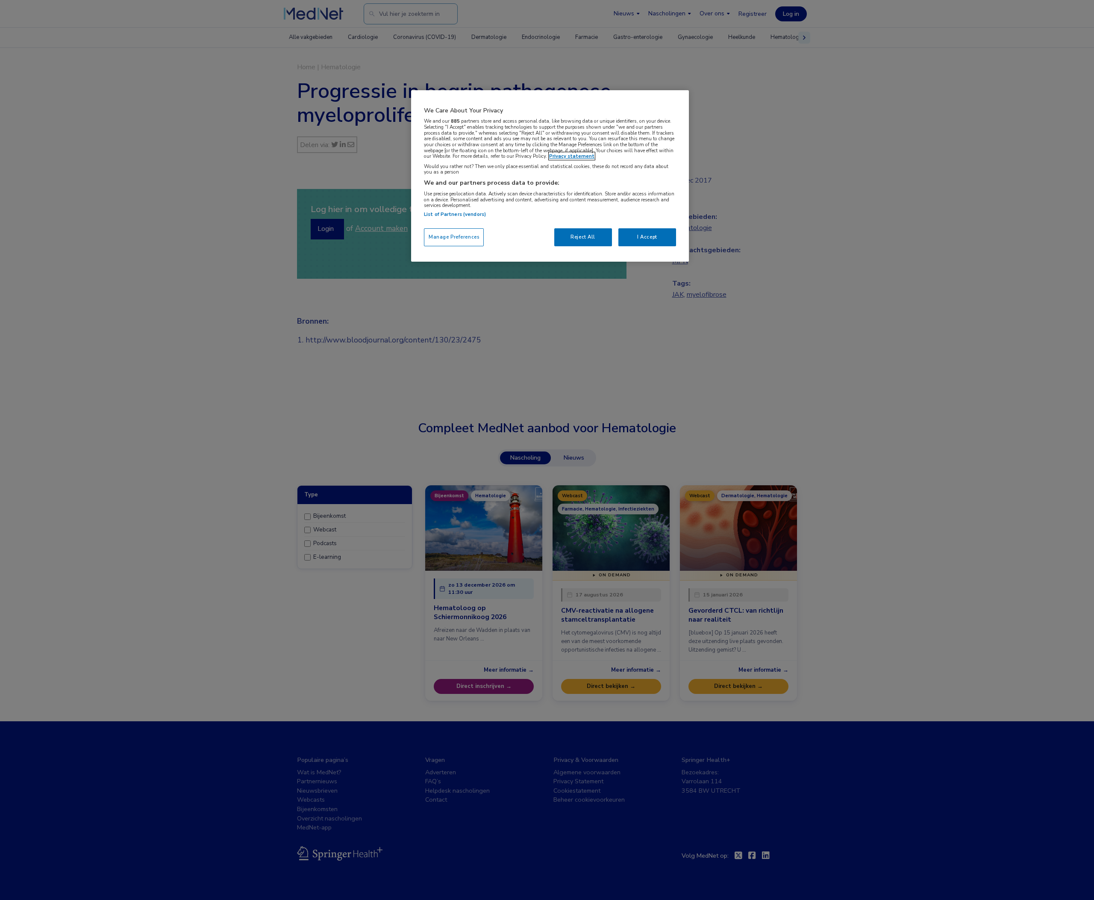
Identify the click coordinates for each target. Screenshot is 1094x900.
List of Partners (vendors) (455, 214)
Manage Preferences (454, 236)
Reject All (583, 236)
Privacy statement (571, 156)
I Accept (647, 236)
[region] (550, 176)
